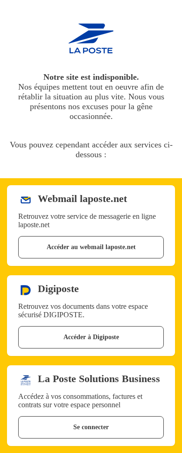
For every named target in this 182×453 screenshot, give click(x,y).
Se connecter (91, 427)
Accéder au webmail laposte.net (91, 247)
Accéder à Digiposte (91, 337)
